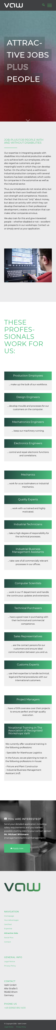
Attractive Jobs (11, 933)
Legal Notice (9, 961)
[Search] (42, 5)
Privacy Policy (10, 966)
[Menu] (48, 5)
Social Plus (8, 937)
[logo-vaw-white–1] (23, 5)
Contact (7, 942)
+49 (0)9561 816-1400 (15, 1008)
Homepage (9, 916)
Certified (8, 924)
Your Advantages (11, 920)
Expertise (8, 928)
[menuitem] (42, 5)
